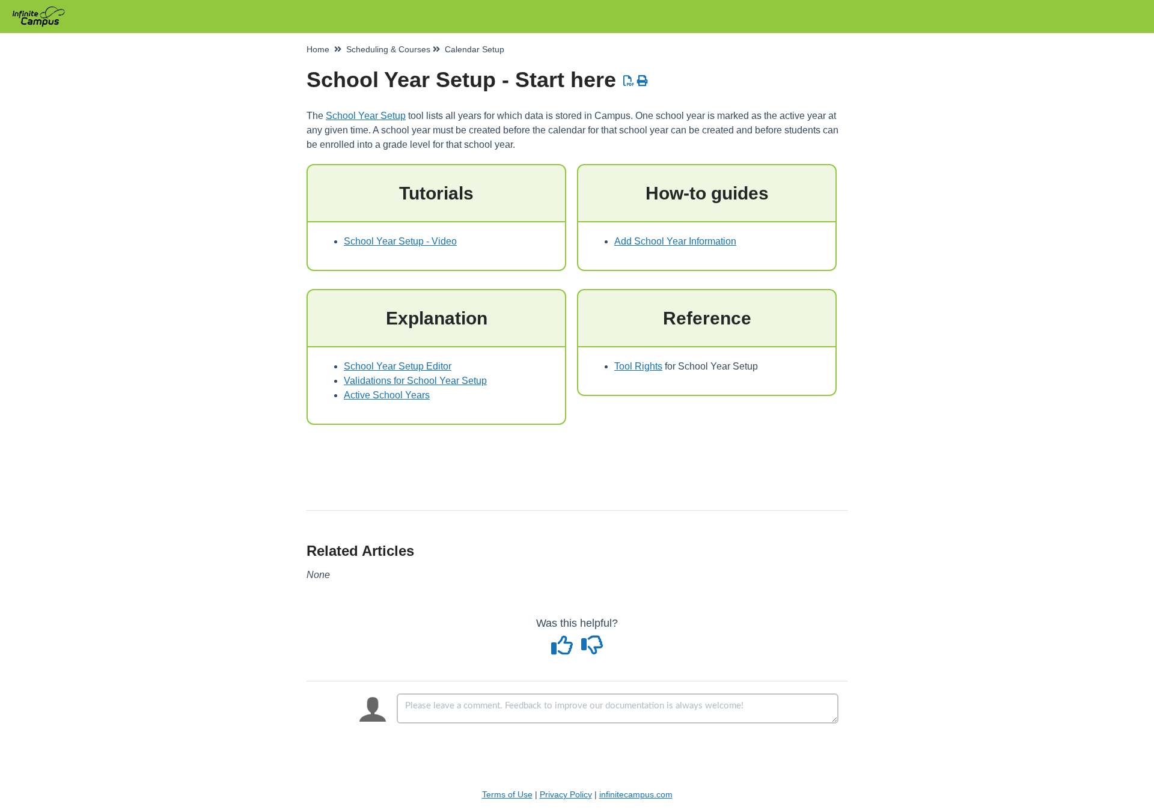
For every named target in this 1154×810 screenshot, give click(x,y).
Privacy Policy (566, 794)
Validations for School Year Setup (415, 381)
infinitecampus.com (636, 794)
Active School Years (387, 395)
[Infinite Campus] (43, 10)
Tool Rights (638, 366)
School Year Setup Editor (397, 366)
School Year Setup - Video (400, 241)
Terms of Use (507, 794)
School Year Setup (366, 116)
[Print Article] (643, 81)
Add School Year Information (675, 241)
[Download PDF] (629, 81)
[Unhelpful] (592, 650)
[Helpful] (564, 650)
